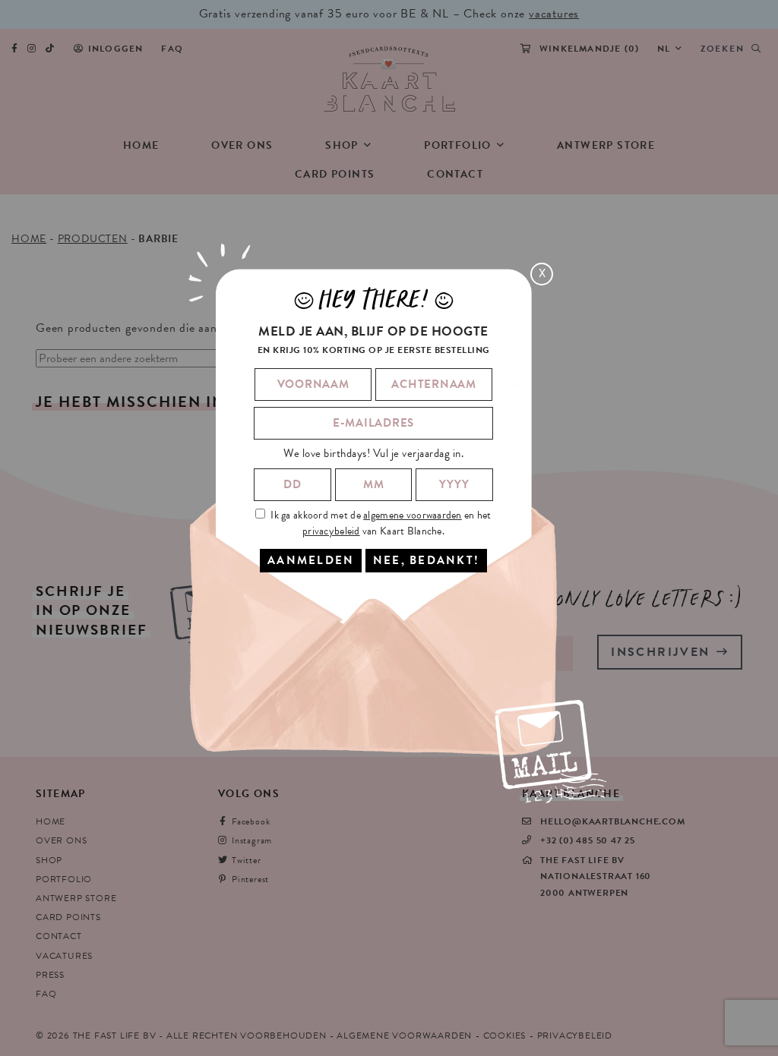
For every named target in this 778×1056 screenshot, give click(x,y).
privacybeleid (331, 531)
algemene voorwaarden (412, 515)
